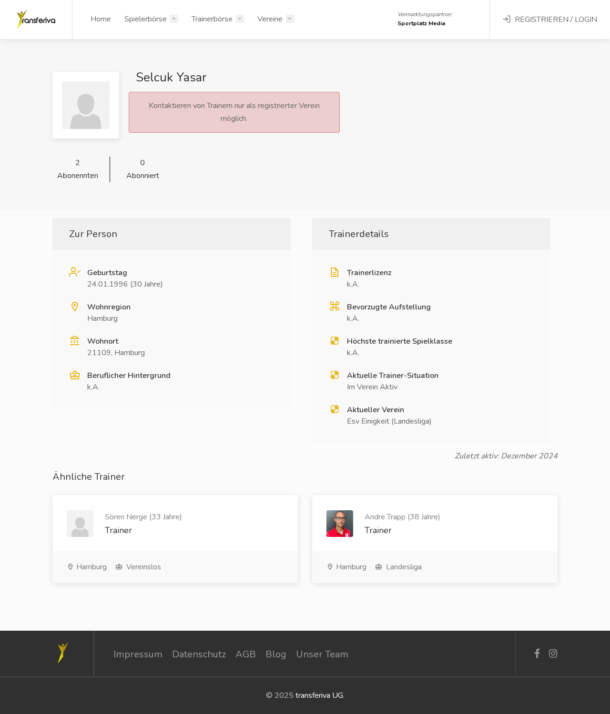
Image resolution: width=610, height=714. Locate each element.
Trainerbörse (212, 19)
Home (101, 19)
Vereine (270, 19)
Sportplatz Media (421, 23)
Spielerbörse (145, 19)
